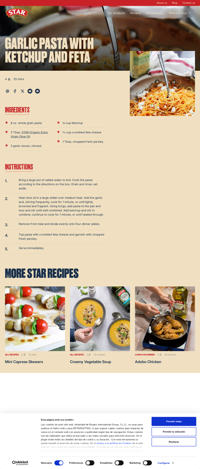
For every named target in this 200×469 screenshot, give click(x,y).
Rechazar (174, 441)
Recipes (135, 13)
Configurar (164, 463)
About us (162, 2)
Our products (116, 13)
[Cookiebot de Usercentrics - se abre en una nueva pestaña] (20, 463)
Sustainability (155, 13)
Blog (174, 2)
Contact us (188, 2)
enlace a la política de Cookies (114, 443)
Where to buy (178, 13)
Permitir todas (174, 421)
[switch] (89, 462)
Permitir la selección (174, 431)
